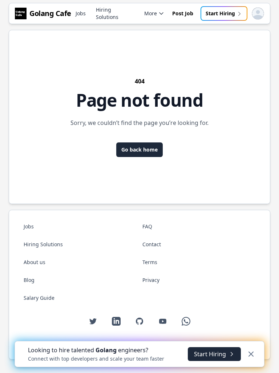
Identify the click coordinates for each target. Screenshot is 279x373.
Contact (151, 244)
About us (34, 262)
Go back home (139, 149)
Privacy (150, 279)
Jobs (81, 13)
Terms (149, 262)
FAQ (147, 226)
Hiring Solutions (107, 13)
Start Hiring (220, 13)
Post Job (182, 13)
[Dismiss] (251, 354)
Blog (29, 279)
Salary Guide (39, 297)
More (150, 13)
